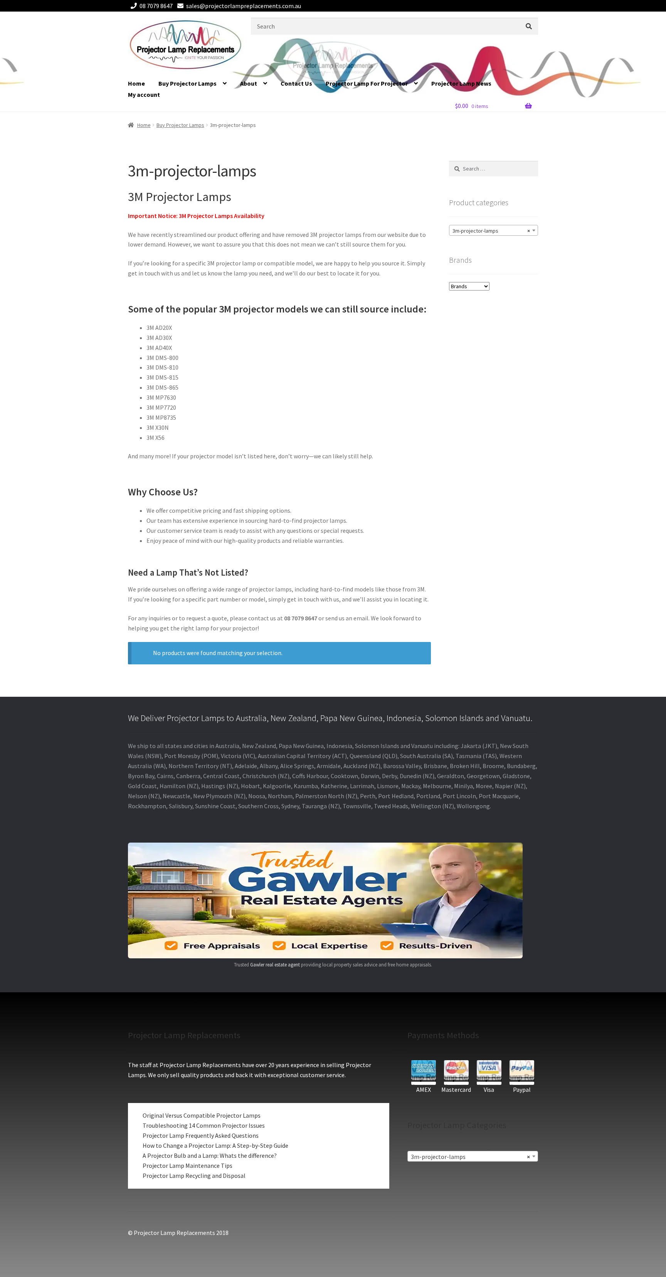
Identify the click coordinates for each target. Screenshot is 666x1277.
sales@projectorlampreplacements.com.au (243, 6)
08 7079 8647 (156, 6)
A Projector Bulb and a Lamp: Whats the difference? (210, 1155)
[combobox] (493, 230)
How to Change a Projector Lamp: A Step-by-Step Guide (215, 1145)
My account (144, 94)
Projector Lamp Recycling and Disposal (194, 1175)
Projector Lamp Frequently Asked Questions (201, 1135)
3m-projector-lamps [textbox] (491, 230)
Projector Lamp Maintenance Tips (187, 1165)
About (248, 83)
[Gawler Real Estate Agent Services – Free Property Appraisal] (333, 900)
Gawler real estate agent (275, 964)
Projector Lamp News (461, 83)
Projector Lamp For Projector (367, 83)
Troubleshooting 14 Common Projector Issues (204, 1125)
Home (136, 83)
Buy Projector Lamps (187, 83)
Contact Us (296, 83)
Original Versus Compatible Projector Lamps (202, 1115)
